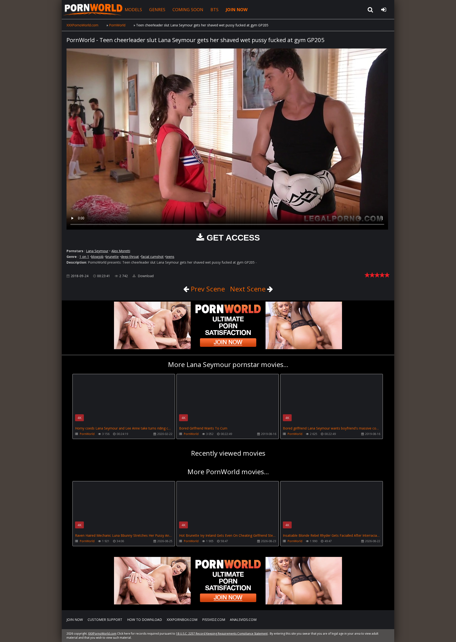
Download (145, 276)
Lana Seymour (97, 251)
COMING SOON (187, 9)
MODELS (133, 9)
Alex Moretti (120, 251)
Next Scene (248, 288)
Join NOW (74, 619)
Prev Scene (207, 288)
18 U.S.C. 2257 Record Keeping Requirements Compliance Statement (222, 634)
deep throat (130, 256)
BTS (214, 9)
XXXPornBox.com (182, 619)
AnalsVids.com (243, 619)
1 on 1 (84, 256)
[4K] (124, 381)
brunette (112, 256)
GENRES (157, 9)
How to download (144, 619)
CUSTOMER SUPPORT (105, 619)
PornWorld (87, 434)
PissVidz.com (213, 619)
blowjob (97, 256)
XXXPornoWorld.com (92, 9)
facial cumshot (152, 256)
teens (170, 256)
